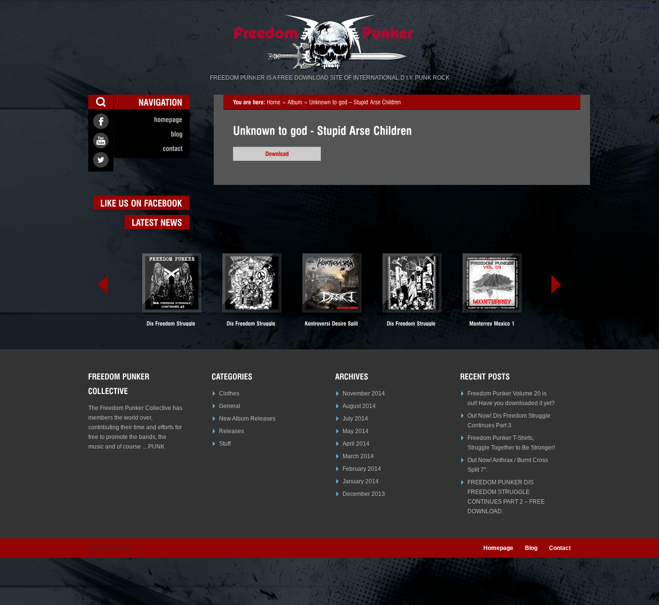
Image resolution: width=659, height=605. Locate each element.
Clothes (229, 393)
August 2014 (359, 406)
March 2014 (358, 456)
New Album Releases (247, 418)
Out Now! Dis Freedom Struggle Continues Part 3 (508, 420)
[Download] (277, 154)
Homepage (498, 548)
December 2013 (364, 494)
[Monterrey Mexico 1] (492, 289)
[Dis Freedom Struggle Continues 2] (251, 293)
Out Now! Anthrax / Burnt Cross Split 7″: (507, 465)
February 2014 (362, 468)
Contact (560, 548)
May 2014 (356, 431)
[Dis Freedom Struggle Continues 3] (171, 293)
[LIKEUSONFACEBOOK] (141, 203)
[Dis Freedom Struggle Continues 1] (412, 293)
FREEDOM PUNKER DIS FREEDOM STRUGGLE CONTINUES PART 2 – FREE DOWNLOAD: (506, 497)
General (229, 406)
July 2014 (355, 418)
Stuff (225, 443)
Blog (531, 548)
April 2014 (356, 443)
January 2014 (361, 481)
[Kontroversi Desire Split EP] (331, 293)
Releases (231, 431)
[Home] (274, 101)
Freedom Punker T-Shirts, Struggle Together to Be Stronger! (511, 443)
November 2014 (364, 393)
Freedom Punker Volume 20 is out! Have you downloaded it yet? (511, 398)
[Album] (295, 101)
